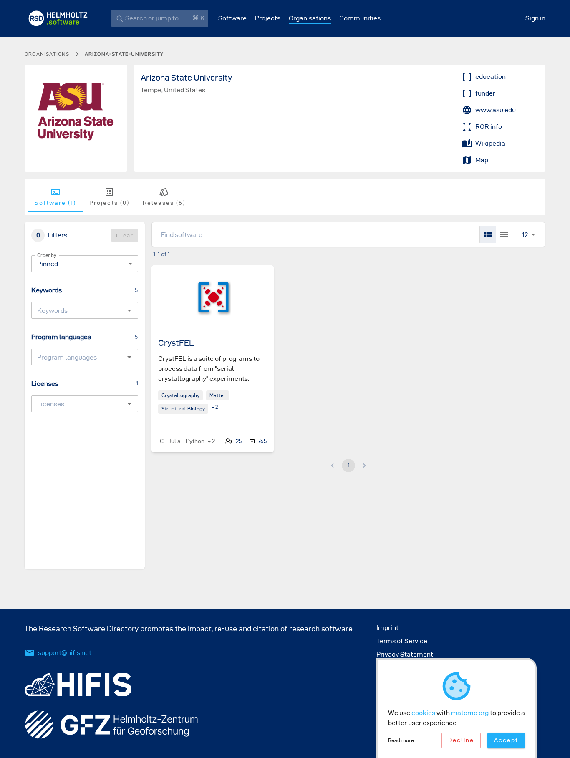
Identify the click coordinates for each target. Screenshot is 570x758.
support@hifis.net (64, 652)
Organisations (310, 18)
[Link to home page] (58, 18)
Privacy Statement (404, 654)
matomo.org (470, 712)
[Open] (129, 310)
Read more (401, 740)
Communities (360, 18)
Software (232, 18)
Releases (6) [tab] (164, 203)
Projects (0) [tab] (109, 203)
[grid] (487, 234)
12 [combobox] (525, 234)
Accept (506, 740)
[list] (504, 234)
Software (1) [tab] (55, 203)
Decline (461, 740)
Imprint (387, 627)
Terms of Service (401, 641)
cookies (423, 712)
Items (525, 225)
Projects (267, 18)
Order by (46, 255)
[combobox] (78, 310)
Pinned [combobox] (47, 263)
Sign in (535, 18)
